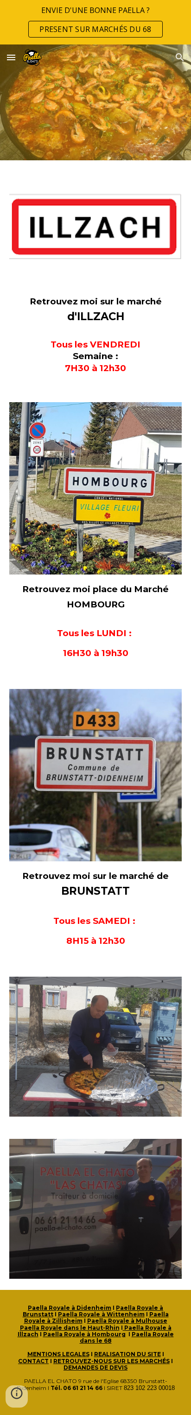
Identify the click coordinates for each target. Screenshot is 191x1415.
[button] (11, 57)
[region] (95, 22)
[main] (95, 309)
